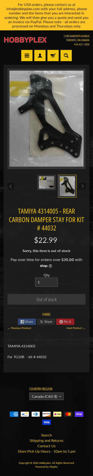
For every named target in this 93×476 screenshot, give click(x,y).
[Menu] (27, 55)
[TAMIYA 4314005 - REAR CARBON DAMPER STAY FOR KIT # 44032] (67, 186)
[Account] (40, 55)
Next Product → (76, 328)
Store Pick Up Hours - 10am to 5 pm (46, 451)
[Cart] (53, 55)
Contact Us (46, 446)
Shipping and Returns (46, 440)
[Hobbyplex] (25, 40)
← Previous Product (19, 328)
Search (46, 435)
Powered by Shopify (46, 466)
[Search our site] (66, 55)
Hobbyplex (45, 462)
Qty (47, 275)
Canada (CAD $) (44, 396)
